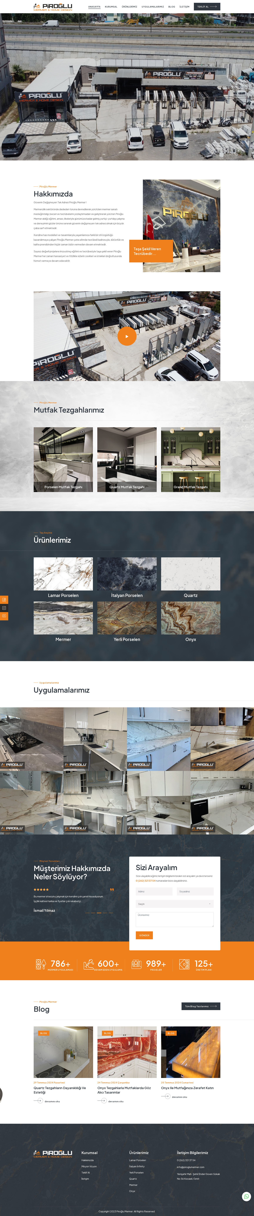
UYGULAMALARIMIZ (153, 6)
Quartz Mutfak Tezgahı (127, 487)
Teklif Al (85, 1172)
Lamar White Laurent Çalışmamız (210, 743)
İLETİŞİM (184, 6)
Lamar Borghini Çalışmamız (222, 807)
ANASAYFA (94, 6)
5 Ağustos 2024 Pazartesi (176, 1082)
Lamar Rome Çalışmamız (95, 807)
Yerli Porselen (127, 639)
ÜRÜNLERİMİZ (129, 6)
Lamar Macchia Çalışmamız (31, 807)
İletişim (85, 1178)
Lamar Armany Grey (31, 743)
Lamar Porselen (63, 595)
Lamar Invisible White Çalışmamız (147, 743)
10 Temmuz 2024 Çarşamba (113, 1082)
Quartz (191, 595)
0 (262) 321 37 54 (145, 880)
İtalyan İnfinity (136, 1166)
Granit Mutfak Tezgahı (191, 487)
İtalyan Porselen (127, 595)
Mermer (63, 639)
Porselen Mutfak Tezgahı (63, 487)
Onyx (190, 639)
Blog (43, 1033)
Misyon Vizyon (89, 1166)
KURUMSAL (111, 6)
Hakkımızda (87, 1160)
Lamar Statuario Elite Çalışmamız (147, 807)
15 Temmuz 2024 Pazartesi (49, 1082)
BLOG (171, 6)
